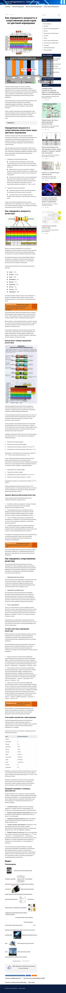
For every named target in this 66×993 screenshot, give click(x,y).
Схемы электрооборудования (51, 6)
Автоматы (46, 26)
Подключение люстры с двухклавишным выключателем (50, 122)
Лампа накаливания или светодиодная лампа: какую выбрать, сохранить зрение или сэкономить (51, 60)
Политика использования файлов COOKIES (34, 978)
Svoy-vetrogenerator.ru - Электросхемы (22, 2)
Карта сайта (31, 982)
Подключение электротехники (51, 33)
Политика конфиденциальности (13, 978)
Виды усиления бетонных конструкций (51, 64)
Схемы (45, 38)
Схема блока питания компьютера (49, 227)
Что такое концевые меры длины (50, 66)
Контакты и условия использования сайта (16, 982)
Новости (46, 31)
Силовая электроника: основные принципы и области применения (49, 199)
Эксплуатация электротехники (51, 43)
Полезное (7, 6)
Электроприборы (48, 50)
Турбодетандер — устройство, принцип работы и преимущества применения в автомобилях (51, 91)
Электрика (46, 45)
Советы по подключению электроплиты (50, 173)
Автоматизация (47, 23)
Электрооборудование (18, 6)
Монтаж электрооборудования (34, 6)
